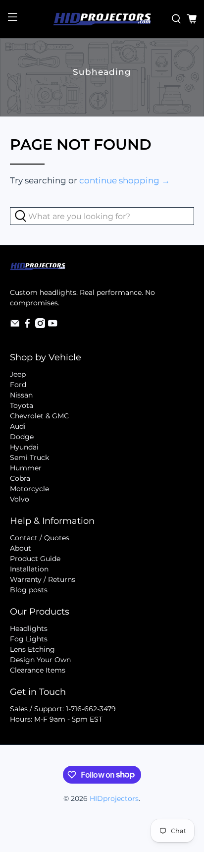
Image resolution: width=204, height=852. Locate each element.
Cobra (20, 478)
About (20, 548)
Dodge (22, 436)
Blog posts (29, 589)
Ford (18, 384)
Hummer (26, 467)
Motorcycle (29, 488)
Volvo (19, 499)
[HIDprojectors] (102, 19)
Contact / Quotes (39, 537)
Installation (29, 569)
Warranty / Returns (42, 579)
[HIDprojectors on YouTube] (52, 325)
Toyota (21, 405)
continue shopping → (124, 180)
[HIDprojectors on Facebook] (27, 325)
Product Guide (35, 558)
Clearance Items (37, 670)
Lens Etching (32, 649)
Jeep (18, 374)
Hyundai (24, 447)
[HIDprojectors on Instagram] (40, 325)
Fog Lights (29, 638)
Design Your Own (40, 659)
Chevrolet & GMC (39, 415)
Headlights (29, 628)
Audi (18, 426)
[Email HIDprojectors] (15, 325)
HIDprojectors (114, 798)
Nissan (21, 395)
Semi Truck (29, 457)
